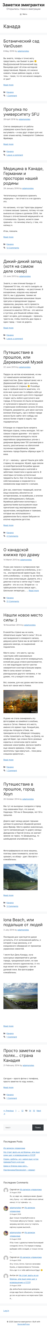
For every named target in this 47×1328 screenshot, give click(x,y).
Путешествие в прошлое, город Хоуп (19, 789)
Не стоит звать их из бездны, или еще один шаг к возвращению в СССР (24, 1279)
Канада (10, 92)
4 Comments (12, 536)
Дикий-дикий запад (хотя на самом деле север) (22, 266)
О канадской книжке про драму (21, 552)
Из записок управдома (14, 1148)
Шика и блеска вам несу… (15, 1166)
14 (30, 1111)
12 (22, 1111)
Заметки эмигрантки (23, 4)
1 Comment (12, 96)
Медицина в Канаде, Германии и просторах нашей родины (23, 176)
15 (34, 1111)
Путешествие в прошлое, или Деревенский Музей (23, 357)
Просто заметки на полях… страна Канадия (22, 1055)
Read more (8, 85)
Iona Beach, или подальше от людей (23, 922)
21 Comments (13, 601)
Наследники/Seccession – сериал (19, 1170)
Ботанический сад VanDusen (21, 43)
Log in (6, 1311)
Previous (8, 1111)
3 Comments (12, 906)
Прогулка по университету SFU (21, 112)
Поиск (38, 1127)
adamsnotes (15, 1208)
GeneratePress (23, 1324)
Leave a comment (15, 155)
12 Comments (13, 248)
